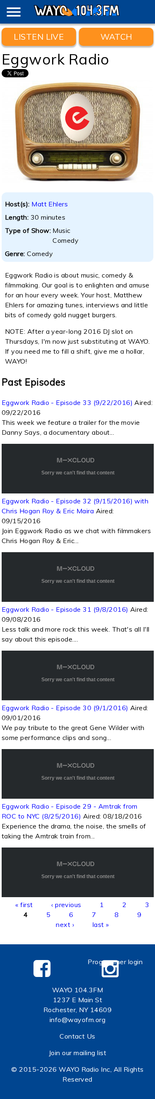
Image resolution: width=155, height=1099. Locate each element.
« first (24, 904)
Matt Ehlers (49, 204)
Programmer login (115, 962)
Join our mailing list (77, 1053)
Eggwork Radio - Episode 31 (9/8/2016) (65, 609)
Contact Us (77, 1036)
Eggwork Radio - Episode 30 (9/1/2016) (65, 708)
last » (101, 924)
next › (65, 924)
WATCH (116, 36)
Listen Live (39, 36)
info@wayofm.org (77, 1019)
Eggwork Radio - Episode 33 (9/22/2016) (67, 402)
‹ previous (66, 904)
